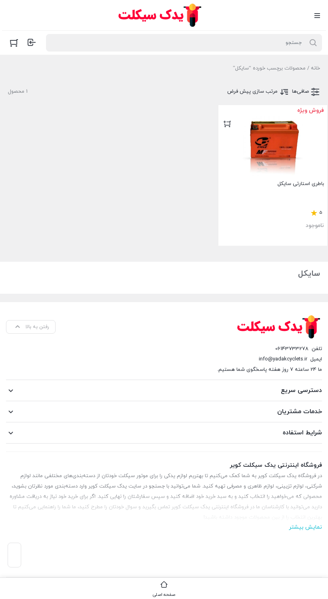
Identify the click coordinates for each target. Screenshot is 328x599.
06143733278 (291, 348)
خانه (315, 68)
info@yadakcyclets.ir (283, 359)
